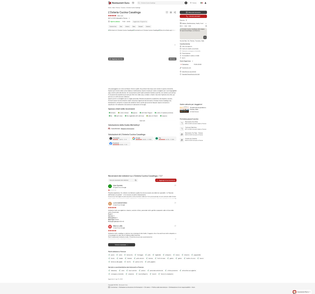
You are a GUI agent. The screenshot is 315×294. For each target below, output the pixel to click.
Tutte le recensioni (120, 245)
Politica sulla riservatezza (159, 287)
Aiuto (193, 287)
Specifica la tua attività (189, 71)
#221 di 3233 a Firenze (117, 18)
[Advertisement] (142, 73)
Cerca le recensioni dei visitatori (119, 180)
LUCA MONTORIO (120, 203)
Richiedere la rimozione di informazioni (130, 287)
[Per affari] (133, 3)
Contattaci (114, 287)
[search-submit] (139, 3)
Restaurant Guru (123, 285)
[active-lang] (201, 3)
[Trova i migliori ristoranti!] (118, 3)
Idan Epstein (118, 185)
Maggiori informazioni (127, 128)
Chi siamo (147, 287)
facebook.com (186, 68)
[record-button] (186, 3)
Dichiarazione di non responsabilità (179, 287)
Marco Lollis (117, 226)
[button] (175, 45)
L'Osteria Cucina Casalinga (124, 12)
